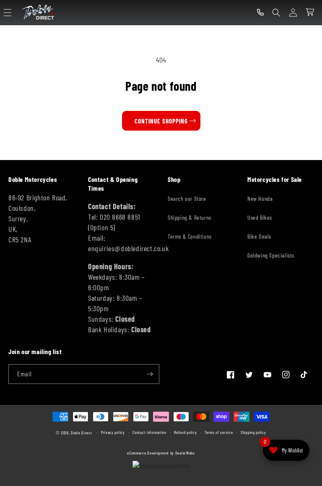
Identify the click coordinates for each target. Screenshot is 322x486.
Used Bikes (259, 217)
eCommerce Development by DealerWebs (161, 452)
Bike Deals (259, 236)
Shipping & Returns (189, 217)
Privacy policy (113, 432)
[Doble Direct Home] (39, 12)
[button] (7, 12)
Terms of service (219, 432)
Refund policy (185, 432)
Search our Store (187, 198)
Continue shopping (161, 121)
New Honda (260, 198)
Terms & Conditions (190, 236)
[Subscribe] (149, 374)
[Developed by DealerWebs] (161, 465)
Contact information (149, 432)
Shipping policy (253, 432)
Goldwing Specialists (270, 255)
